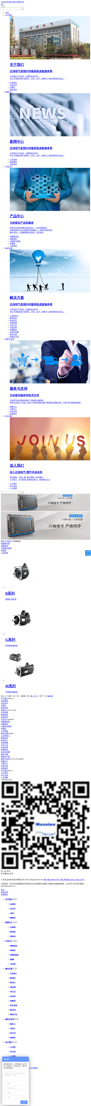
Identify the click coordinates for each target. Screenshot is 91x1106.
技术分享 (13, 411)
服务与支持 (9, 339)
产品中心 (8, 167)
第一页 (33, 696)
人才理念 (13, 484)
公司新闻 (13, 160)
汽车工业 (13, 325)
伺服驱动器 (14, 236)
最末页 (50, 696)
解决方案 (8, 248)
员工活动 (13, 486)
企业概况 (13, 83)
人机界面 (13, 246)
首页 (7, 13)
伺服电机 (13, 239)
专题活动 (13, 164)
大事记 (12, 87)
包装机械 (13, 323)
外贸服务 (34, 1068)
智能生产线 (14, 337)
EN (2, 4)
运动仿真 (13, 327)
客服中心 (13, 407)
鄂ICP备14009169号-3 (52, 880)
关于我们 (8, 15)
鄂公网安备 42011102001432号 (72, 880)
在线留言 (13, 414)
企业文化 (13, 85)
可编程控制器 (15, 241)
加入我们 (8, 416)
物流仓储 (13, 334)
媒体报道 (13, 162)
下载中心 (13, 409)
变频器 (12, 243)
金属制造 (13, 330)
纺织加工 (13, 320)
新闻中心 (8, 92)
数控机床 (13, 318)
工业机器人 (14, 316)
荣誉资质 (13, 90)
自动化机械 (14, 332)
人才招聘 (13, 488)
